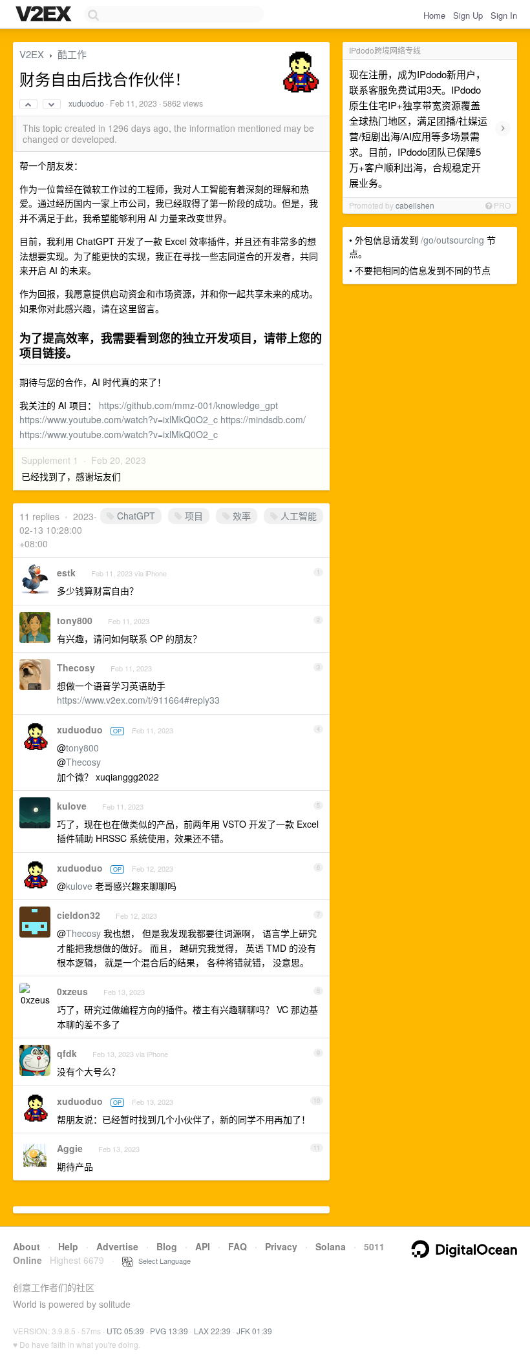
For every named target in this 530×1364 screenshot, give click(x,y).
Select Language (161, 1260)
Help (68, 1246)
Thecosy (76, 667)
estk (66, 572)
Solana (330, 1246)
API (202, 1246)
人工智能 (297, 515)
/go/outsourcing (452, 239)
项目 (192, 515)
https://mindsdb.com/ (263, 419)
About (26, 1246)
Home (434, 15)
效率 (240, 515)
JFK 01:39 (254, 1330)
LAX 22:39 (212, 1330)
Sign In (504, 15)
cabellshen (415, 205)
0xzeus (72, 991)
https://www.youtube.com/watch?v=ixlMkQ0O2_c (118, 419)
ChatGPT (134, 515)
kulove (72, 805)
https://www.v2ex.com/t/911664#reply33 (138, 699)
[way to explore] (45, 15)
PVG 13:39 (169, 1330)
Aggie (70, 1148)
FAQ (237, 1246)
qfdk (67, 1053)
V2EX (31, 54)
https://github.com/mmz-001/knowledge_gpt (188, 405)
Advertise (117, 1246)
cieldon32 (78, 914)
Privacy (281, 1246)
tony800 (74, 620)
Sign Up (468, 15)
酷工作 (72, 54)
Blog (166, 1246)
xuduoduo (86, 103)
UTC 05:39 (125, 1330)
